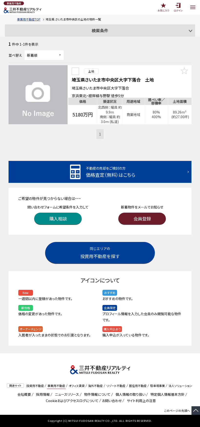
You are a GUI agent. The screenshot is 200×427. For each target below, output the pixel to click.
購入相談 (58, 218)
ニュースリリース (66, 394)
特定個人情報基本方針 (167, 394)
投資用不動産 (35, 386)
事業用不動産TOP (28, 19)
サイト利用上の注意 (140, 400)
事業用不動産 (56, 386)
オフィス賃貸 (77, 386)
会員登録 (142, 218)
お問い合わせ (112, 400)
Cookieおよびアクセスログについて (71, 400)
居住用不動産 (138, 386)
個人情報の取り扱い (129, 394)
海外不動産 (95, 386)
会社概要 (23, 394)
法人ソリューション (180, 386)
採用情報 (42, 394)
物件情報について (96, 394)
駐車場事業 (157, 386)
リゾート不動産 (115, 386)
